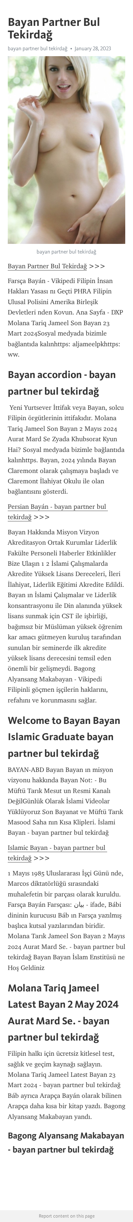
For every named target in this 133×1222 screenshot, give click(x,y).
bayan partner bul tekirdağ (38, 48)
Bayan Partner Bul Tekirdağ (47, 266)
